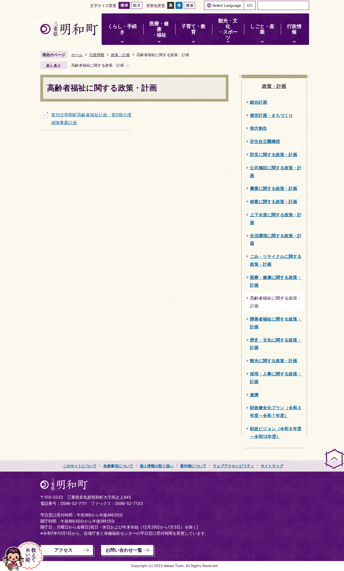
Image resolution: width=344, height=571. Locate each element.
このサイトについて (80, 466)
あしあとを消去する (128, 65)
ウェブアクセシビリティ (233, 466)
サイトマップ (272, 466)
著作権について (193, 466)
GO (249, 5)
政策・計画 (120, 54)
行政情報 (96, 54)
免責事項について (118, 466)
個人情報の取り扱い (157, 466)
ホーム (77, 54)
